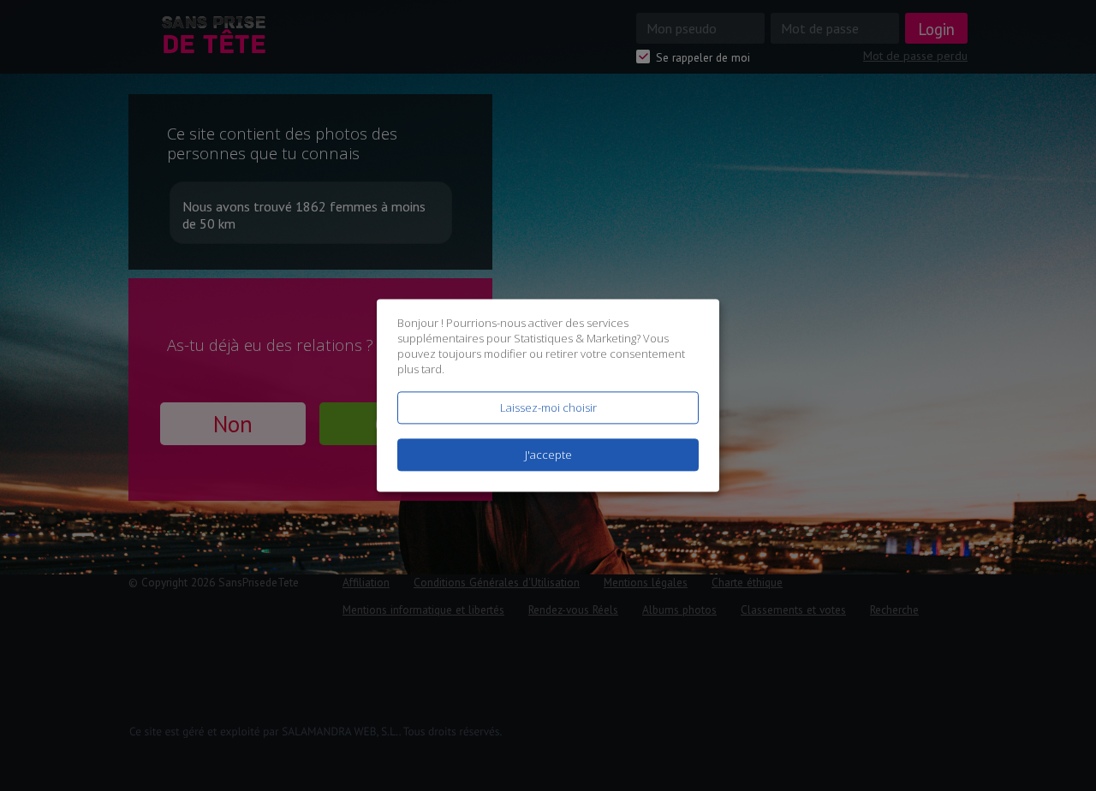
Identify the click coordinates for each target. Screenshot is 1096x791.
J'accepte (548, 455)
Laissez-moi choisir (548, 407)
